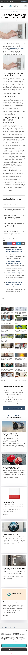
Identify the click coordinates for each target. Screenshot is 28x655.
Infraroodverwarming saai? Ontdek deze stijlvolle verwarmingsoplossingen (20, 379)
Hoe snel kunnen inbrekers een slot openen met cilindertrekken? (14, 225)
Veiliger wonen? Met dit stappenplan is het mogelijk (14, 569)
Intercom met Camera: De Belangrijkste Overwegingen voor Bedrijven (12, 435)
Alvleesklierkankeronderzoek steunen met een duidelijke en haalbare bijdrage (7, 369)
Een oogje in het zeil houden (14, 272)
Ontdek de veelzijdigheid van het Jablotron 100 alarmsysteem (12, 468)
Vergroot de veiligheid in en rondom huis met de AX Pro (13, 501)
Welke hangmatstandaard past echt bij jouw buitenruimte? (7, 340)
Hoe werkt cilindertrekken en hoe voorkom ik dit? (14, 210)
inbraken (5, 175)
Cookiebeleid (13, 653)
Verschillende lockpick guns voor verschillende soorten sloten (14, 251)
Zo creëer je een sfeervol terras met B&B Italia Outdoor (20, 322)
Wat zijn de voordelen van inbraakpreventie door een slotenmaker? (14, 233)
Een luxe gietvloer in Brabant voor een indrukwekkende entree (20, 369)
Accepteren (14, 646)
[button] (26, 630)
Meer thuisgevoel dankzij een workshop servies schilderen (20, 359)
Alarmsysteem (14, 11)
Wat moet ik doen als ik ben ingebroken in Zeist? (14, 203)
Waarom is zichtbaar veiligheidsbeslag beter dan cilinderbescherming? (14, 217)
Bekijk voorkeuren (14, 650)
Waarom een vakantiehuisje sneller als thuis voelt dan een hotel (7, 379)
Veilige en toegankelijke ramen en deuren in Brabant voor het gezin (6, 322)
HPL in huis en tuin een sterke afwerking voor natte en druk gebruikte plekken (7, 350)
